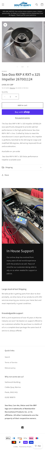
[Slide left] (17, 66)
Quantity (5, 92)
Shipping (12, 88)
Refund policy (10, 368)
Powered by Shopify (25, 447)
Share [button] (7, 175)
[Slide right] (27, 66)
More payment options (22, 118)
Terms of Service (11, 362)
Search (7, 357)
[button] (3, 4)
